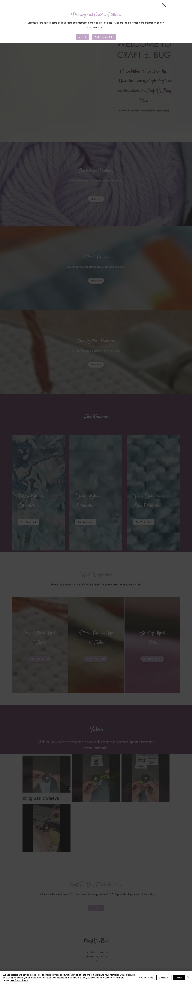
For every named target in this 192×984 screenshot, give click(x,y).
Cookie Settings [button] (146, 977)
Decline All (164, 977)
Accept (179, 977)
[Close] (188, 977)
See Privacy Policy (19, 980)
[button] (164, 5)
